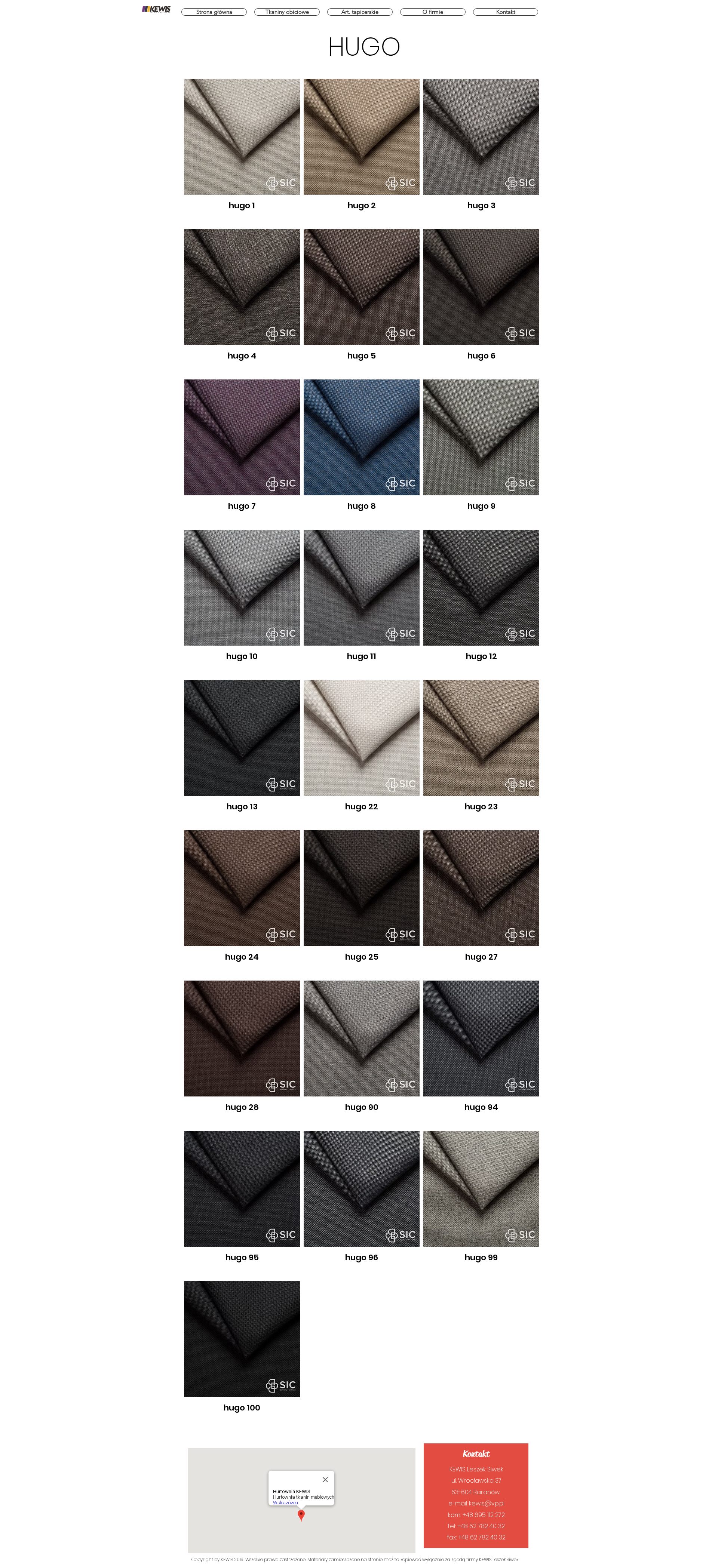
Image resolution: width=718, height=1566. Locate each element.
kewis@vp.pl (486, 1503)
